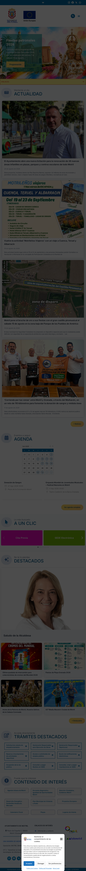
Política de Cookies (32, 868)
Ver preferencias (54, 864)
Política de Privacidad (45, 868)
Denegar (41, 864)
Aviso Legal (56, 868)
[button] (61, 839)
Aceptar (29, 864)
